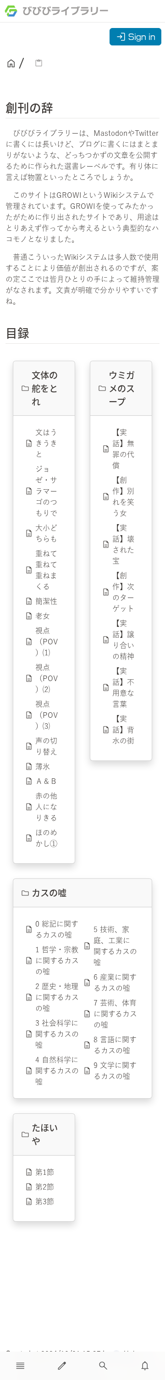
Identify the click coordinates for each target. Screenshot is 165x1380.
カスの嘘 (49, 892)
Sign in (135, 36)
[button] (20, 1366)
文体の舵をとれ (45, 388)
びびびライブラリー (65, 11)
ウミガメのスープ (122, 388)
